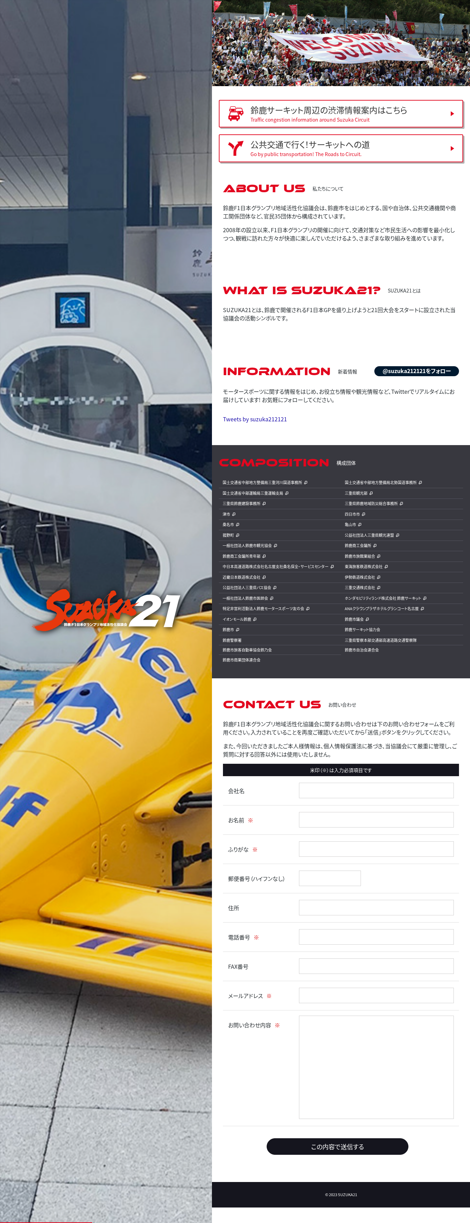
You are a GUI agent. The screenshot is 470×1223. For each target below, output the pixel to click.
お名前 (236, 820)
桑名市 (228, 524)
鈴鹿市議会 (354, 619)
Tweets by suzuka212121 (255, 419)
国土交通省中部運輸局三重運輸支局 (253, 493)
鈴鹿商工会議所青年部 (241, 556)
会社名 (236, 791)
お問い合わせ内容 (249, 1025)
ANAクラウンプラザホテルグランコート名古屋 (382, 608)
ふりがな (238, 849)
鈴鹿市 (228, 629)
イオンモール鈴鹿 (237, 619)
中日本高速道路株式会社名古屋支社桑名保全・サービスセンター (276, 566)
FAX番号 (238, 966)
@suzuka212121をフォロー (417, 371)
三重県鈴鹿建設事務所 (241, 503)
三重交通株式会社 (360, 587)
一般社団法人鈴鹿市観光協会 (247, 545)
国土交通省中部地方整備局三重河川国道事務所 (262, 482)
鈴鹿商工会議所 (358, 545)
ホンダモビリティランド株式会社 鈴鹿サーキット (383, 598)
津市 (226, 514)
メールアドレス (245, 995)
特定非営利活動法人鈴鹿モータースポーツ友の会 (263, 608)
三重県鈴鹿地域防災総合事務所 (371, 503)
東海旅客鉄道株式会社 (364, 566)
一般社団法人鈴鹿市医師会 (245, 598)
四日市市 (352, 514)
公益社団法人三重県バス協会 (247, 587)
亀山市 (350, 524)
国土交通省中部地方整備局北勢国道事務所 (381, 482)
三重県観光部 (356, 493)
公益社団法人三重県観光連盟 (369, 535)
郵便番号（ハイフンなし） (257, 878)
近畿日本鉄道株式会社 (241, 577)
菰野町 (228, 535)
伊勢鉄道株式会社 (360, 577)
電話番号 (239, 937)
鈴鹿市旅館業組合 (360, 556)
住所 (233, 908)
